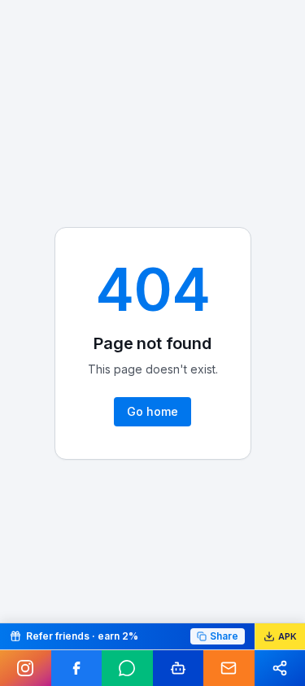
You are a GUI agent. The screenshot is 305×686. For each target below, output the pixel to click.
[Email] (229, 668)
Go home (152, 411)
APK (287, 636)
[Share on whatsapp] (127, 668)
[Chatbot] (178, 668)
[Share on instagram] (25, 668)
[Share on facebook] (76, 668)
